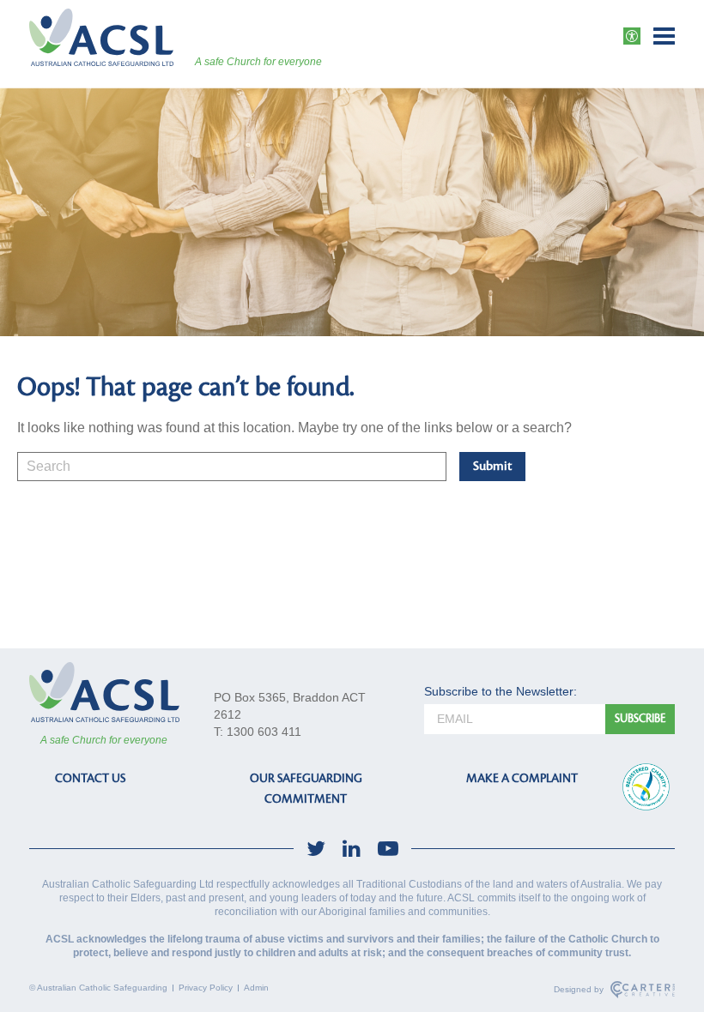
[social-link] (315, 848)
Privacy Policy (206, 987)
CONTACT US (90, 778)
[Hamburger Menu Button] (664, 36)
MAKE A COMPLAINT (522, 778)
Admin (256, 987)
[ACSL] (101, 37)
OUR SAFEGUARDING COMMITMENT (306, 788)
